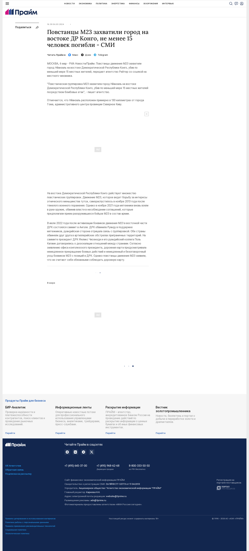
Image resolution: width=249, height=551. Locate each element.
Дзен (88, 54)
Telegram (103, 54)
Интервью (168, 3)
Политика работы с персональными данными (27, 522)
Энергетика (118, 3)
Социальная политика (15, 530)
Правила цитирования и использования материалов (30, 518)
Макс (75, 54)
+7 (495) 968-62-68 (108, 467)
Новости (69, 3)
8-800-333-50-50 (139, 467)
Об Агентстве (13, 465)
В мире (51, 282)
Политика (101, 3)
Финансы (134, 3)
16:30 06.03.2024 (55, 24)
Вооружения (151, 3)
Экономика (85, 3)
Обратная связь (14, 469)
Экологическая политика (17, 533)
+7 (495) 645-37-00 (76, 465)
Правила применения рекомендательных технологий (30, 526)
